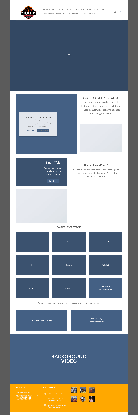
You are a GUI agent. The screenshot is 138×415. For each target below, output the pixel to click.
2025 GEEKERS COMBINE (78, 9)
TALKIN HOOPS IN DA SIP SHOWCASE (75, 14)
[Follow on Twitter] (22, 398)
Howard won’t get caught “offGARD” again (57, 406)
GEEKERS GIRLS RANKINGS (53, 14)
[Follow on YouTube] (30, 398)
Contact (92, 14)
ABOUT (54, 9)
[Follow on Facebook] (18, 398)
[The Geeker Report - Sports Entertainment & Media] (28, 11)
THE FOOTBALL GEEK (56, 393)
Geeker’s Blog (63, 9)
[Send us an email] (26, 398)
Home (48, 9)
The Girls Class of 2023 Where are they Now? (56, 399)
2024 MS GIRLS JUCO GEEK (95, 9)
